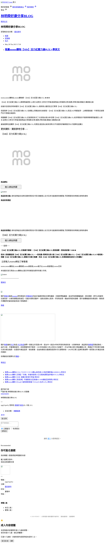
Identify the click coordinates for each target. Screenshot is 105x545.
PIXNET (37, 516)
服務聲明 (72, 516)
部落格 (7, 38)
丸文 (12, 345)
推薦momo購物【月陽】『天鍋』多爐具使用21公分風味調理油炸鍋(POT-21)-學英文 (34, 375)
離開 (11, 541)
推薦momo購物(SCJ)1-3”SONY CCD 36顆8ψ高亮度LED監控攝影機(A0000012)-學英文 (35, 372)
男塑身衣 (29, 296)
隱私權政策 (64, 516)
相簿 (6, 36)
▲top (3, 414)
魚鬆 (2, 305)
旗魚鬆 (90, 345)
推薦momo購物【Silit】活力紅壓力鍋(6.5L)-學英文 (32, 49)
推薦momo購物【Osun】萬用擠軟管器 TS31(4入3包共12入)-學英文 (28, 382)
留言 (21, 405)
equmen (14, 296)
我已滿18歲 (5, 541)
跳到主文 (4, 21)
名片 (6, 41)
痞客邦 (17, 405)
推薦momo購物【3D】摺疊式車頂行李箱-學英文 (22, 377)
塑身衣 (3, 282)
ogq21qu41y (5, 394)
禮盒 (17, 356)
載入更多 (4, 418)
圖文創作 (17, 32)
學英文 (3, 362)
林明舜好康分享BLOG (17, 16)
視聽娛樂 (17, 411)
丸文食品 (21, 345)
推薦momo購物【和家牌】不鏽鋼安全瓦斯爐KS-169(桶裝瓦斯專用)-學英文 (31, 379)
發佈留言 (4, 431)
